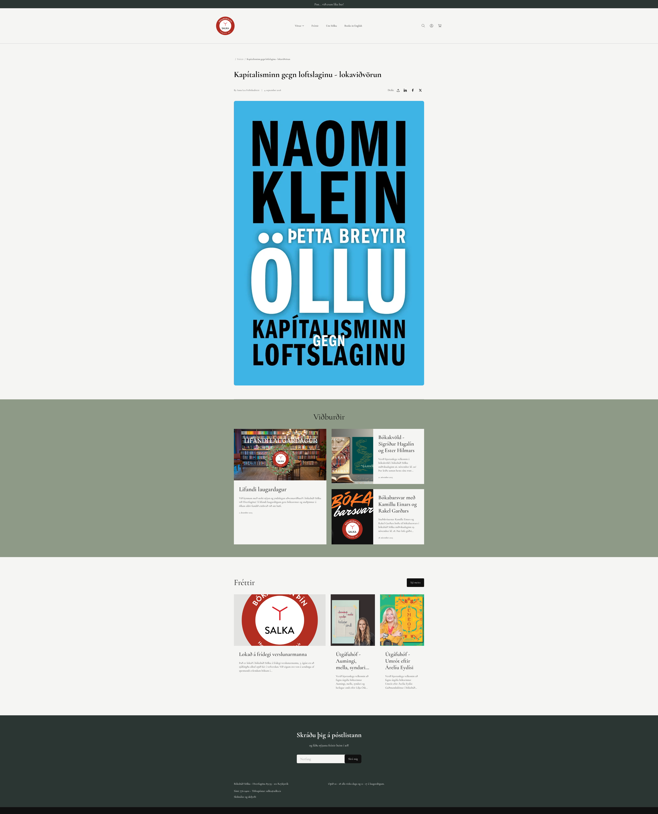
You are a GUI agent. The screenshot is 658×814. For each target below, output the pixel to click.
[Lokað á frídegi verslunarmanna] (280, 620)
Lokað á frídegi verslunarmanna (273, 654)
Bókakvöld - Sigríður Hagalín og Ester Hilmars (396, 444)
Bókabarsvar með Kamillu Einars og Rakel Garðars (397, 504)
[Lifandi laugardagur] (280, 454)
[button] (299, 26)
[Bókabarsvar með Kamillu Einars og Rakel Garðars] (352, 516)
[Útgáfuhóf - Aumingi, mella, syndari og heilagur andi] (353, 620)
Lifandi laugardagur (263, 489)
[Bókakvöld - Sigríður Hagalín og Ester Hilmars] (352, 456)
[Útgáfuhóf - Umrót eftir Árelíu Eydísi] (402, 620)
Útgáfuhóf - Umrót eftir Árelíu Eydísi (399, 661)
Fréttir (240, 59)
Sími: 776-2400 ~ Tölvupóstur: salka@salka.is (257, 791)
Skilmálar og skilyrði (245, 797)
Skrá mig (353, 759)
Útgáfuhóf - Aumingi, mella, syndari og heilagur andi (350, 661)
